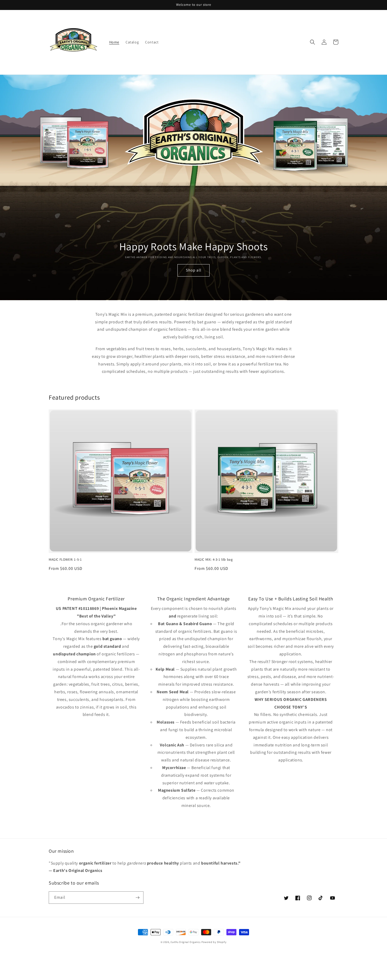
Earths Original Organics (186, 942)
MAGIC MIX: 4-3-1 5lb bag (214, 560)
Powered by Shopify (214, 942)
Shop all (193, 270)
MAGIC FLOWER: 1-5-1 (65, 560)
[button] (312, 42)
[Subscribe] (137, 897)
